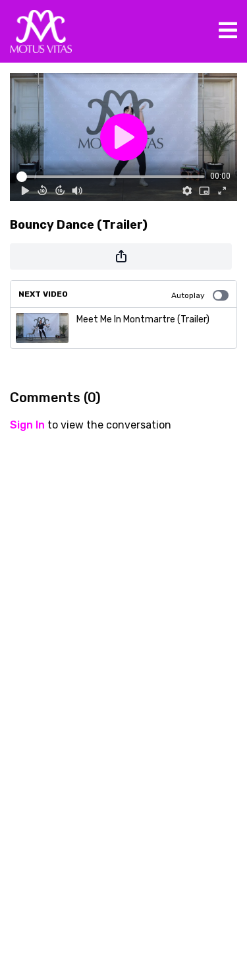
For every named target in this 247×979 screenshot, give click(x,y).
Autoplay (188, 295)
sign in (27, 425)
